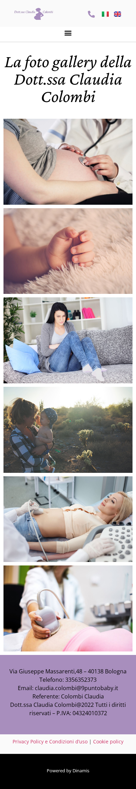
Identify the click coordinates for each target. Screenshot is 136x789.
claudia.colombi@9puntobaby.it (76, 688)
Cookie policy (108, 741)
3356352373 (81, 679)
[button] (68, 32)
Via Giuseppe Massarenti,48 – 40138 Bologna (68, 671)
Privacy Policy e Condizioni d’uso (50, 741)
